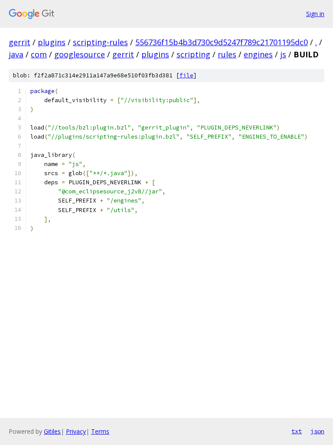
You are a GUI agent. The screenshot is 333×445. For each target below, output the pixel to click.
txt (296, 431)
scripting (193, 54)
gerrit (19, 42)
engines (258, 54)
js (283, 54)
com (39, 54)
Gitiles (52, 431)
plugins (51, 42)
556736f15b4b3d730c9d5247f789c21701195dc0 (221, 42)
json (317, 431)
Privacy (76, 431)
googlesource (79, 54)
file (186, 75)
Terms (100, 431)
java (16, 54)
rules (227, 54)
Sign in (315, 14)
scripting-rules (100, 42)
